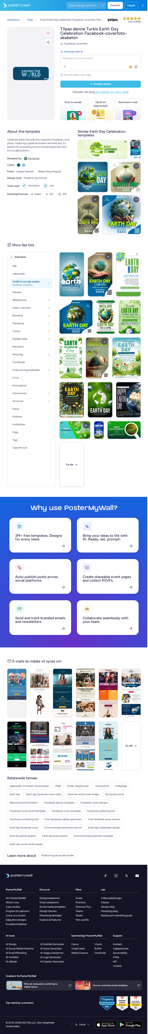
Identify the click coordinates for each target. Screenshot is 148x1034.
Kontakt (115, 944)
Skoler (78, 915)
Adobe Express (78, 952)
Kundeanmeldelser (16, 924)
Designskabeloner (49, 898)
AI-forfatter (12, 957)
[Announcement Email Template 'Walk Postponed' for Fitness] (16, 693)
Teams (78, 911)
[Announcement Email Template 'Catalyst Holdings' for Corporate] (61, 693)
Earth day (15, 794)
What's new (12, 902)
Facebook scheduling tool (24, 819)
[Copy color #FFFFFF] (29, 165)
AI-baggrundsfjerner (51, 952)
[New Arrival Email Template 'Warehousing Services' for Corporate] (39, 745)
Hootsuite (99, 952)
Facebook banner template (59, 802)
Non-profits (81, 919)
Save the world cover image (83, 794)
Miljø (58, 786)
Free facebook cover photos (104, 819)
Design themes (47, 911)
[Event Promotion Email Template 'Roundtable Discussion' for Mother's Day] (61, 745)
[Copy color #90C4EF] (23, 165)
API (113, 961)
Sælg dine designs (16, 919)
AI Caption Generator (52, 961)
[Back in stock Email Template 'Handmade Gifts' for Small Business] (83, 693)
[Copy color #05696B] (18, 165)
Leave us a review (16, 915)
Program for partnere (17, 911)
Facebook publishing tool (101, 811)
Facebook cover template (66, 811)
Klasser (103, 902)
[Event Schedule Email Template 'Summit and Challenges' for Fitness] (106, 693)
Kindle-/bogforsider (78, 786)
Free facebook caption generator (63, 819)
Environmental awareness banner (63, 827)
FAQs (114, 957)
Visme (97, 944)
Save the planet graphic (23, 835)
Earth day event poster (55, 835)
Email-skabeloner (48, 902)
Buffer (97, 948)
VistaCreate (77, 948)
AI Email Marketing (16, 952)
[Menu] (140, 5)
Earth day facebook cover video (44, 794)
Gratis (77, 898)
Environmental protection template (93, 835)
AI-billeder (12, 961)
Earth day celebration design (104, 827)
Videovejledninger (109, 898)
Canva (73, 944)
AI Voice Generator (51, 948)
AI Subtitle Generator (52, 944)
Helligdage (121, 786)
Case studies (13, 906)
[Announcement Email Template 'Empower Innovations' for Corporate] (106, 745)
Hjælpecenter (119, 948)
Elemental (33, 158)
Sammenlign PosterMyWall (85, 935)
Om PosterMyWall (16, 898)
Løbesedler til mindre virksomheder (29, 786)
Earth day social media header (26, 844)
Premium (79, 902)
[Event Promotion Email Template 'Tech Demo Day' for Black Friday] (16, 745)
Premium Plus (82, 906)
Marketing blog (107, 911)
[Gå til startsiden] (15, 5)
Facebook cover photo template (28, 811)
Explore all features (49, 919)
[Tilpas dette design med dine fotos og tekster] (29, 73)
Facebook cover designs (94, 802)
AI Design (11, 944)
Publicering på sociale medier (57, 855)
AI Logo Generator (50, 957)
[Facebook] (102, 875)
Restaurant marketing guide (114, 915)
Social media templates (52, 906)
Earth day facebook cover (24, 827)
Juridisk (115, 965)
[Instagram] (113, 875)
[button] (45, 33)
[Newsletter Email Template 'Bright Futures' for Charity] (128, 693)
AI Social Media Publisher (20, 948)
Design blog (105, 906)
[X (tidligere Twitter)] (123, 875)
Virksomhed (102, 786)
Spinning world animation (24, 802)
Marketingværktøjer (50, 915)
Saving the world (114, 794)
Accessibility (118, 952)
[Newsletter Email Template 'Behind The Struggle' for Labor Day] (83, 745)
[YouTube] (134, 875)
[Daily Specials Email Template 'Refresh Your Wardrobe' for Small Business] (39, 693)
